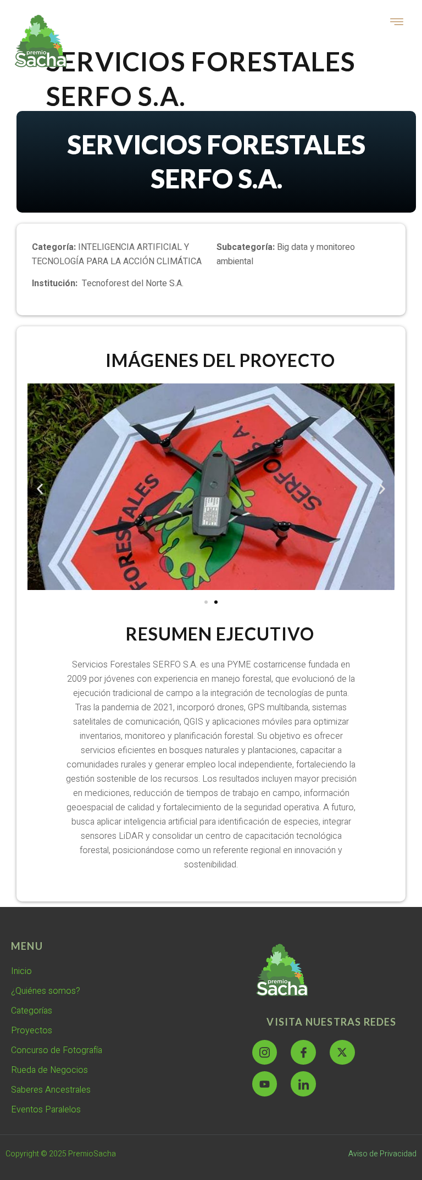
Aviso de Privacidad (382, 1154)
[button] (40, 489)
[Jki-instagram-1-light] (264, 1052)
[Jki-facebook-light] (303, 1052)
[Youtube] (264, 1083)
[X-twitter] (342, 1052)
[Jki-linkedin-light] (303, 1083)
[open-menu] (397, 23)
